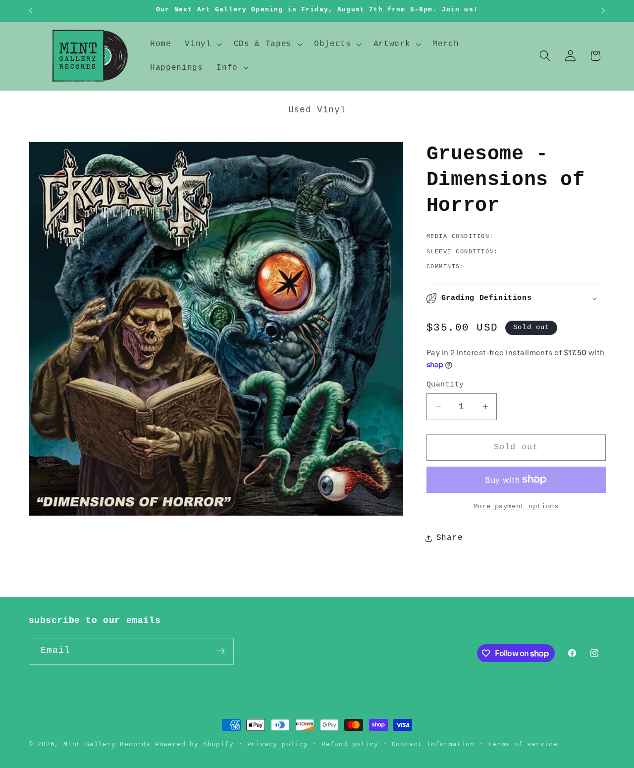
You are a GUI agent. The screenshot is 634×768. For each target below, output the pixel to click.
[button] (202, 44)
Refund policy (349, 744)
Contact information (433, 744)
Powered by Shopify (194, 744)
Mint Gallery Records (107, 744)
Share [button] (449, 537)
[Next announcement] (603, 11)
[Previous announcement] (31, 11)
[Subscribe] (220, 651)
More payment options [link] (516, 506)
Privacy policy (277, 744)
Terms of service (523, 744)
